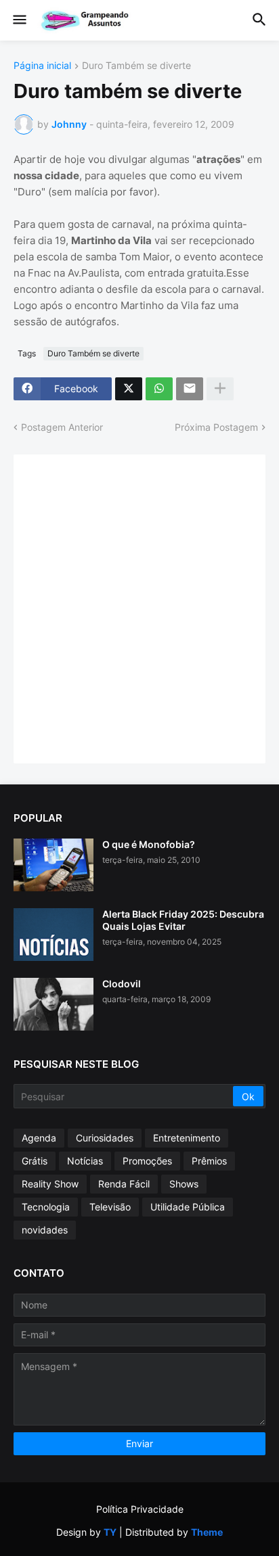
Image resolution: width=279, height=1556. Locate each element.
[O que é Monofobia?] (53, 865)
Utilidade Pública (187, 1206)
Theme (207, 1532)
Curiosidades (104, 1138)
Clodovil (121, 983)
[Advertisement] (139, 607)
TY (110, 1532)
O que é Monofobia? (148, 844)
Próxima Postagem (216, 427)
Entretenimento (186, 1138)
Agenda (39, 1138)
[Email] (189, 388)
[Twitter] (128, 388)
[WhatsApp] (159, 388)
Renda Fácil (124, 1183)
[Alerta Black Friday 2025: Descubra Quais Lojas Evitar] (53, 934)
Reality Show (50, 1183)
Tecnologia (46, 1206)
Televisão (110, 1206)
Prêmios (209, 1160)
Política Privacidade (140, 1509)
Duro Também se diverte (136, 66)
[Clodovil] (53, 1004)
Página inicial (42, 66)
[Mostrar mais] (220, 388)
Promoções (147, 1160)
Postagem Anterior (62, 427)
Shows (183, 1183)
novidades (45, 1229)
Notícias (85, 1160)
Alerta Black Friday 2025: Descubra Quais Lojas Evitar (183, 920)
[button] (18, 20)
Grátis (34, 1160)
